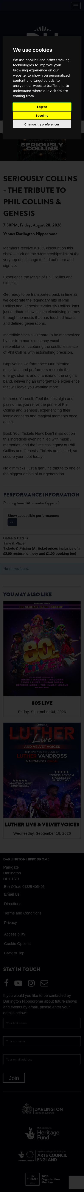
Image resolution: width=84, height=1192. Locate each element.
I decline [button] (42, 115)
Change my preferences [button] (42, 124)
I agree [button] (42, 107)
